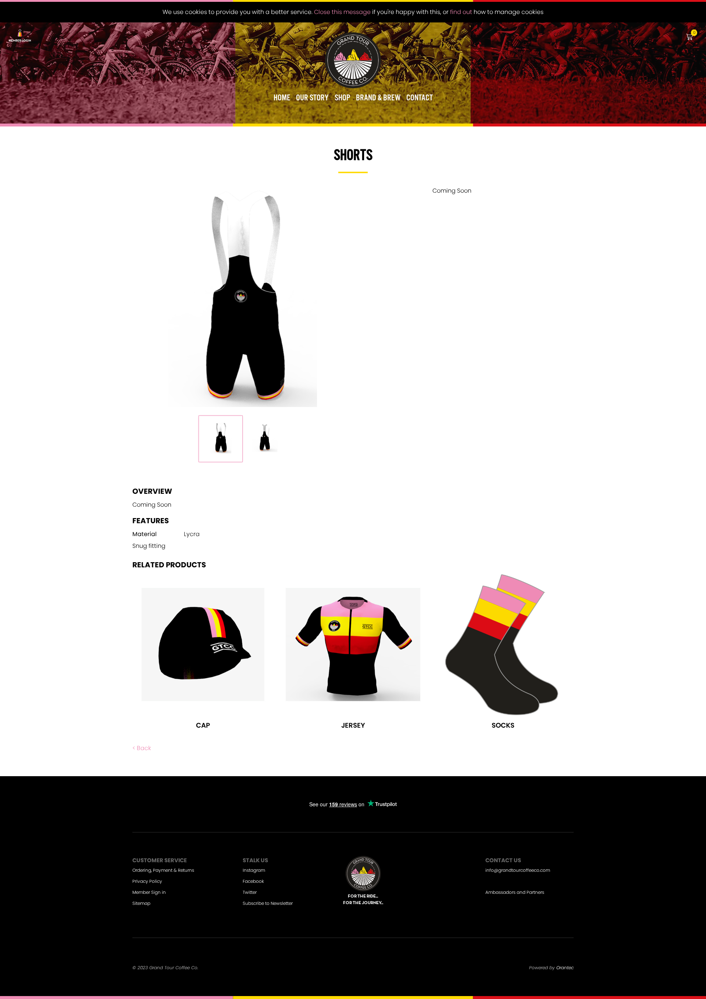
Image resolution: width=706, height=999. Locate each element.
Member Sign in (149, 892)
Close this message (342, 12)
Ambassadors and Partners (514, 892)
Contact (419, 98)
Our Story (312, 98)
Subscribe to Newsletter (268, 903)
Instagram (254, 870)
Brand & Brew (378, 98)
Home (282, 98)
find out (461, 12)
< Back (141, 748)
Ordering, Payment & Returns (163, 870)
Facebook (253, 881)
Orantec (565, 967)
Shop (342, 98)
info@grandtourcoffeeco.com (517, 870)
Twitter (250, 892)
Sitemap (141, 903)
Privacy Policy (147, 881)
